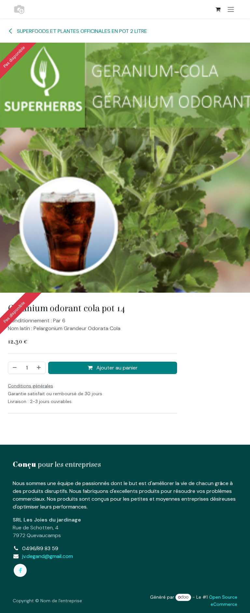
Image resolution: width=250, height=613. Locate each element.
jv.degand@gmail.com (47, 556)
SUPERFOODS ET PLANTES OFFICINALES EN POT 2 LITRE (81, 31)
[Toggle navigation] (230, 9)
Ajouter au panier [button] (116, 367)
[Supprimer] (14, 368)
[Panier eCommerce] (217, 9)
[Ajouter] (39, 368)
